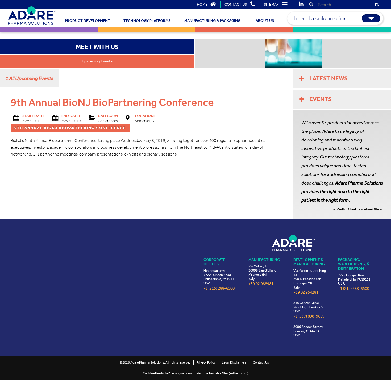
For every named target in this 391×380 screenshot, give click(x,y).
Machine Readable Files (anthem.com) (222, 373)
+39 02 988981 (260, 284)
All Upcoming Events (30, 78)
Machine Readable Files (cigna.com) (167, 373)
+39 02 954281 (305, 292)
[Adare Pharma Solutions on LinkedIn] (301, 4)
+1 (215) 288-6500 (219, 288)
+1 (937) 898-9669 (309, 316)
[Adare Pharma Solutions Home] (32, 15)
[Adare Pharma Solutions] (293, 243)
